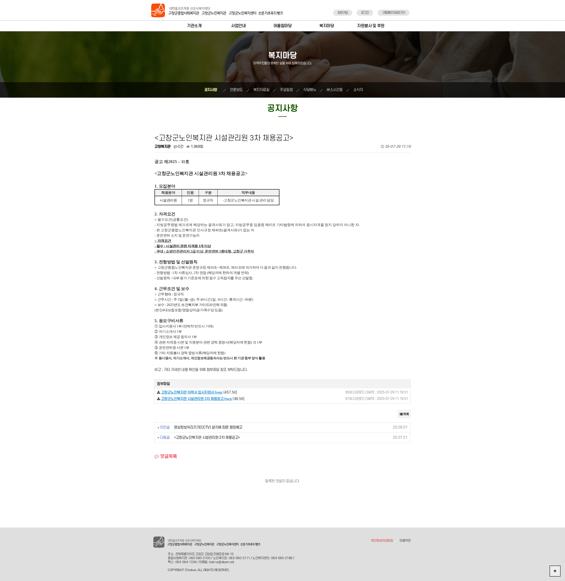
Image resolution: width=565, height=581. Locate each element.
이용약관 (405, 541)
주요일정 (286, 90)
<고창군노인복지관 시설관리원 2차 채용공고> (207, 438)
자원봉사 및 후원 (370, 26)
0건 (180, 147)
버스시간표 (335, 90)
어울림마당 (282, 26)
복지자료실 (261, 90)
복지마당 (326, 26)
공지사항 (210, 90)
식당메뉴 (309, 90)
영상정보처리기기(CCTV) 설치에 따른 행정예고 (208, 427)
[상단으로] (555, 571)
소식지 (358, 90)
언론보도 (236, 90)
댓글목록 (168, 456)
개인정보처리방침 (382, 541)
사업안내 (238, 26)
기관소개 (194, 26)
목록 (406, 414)
